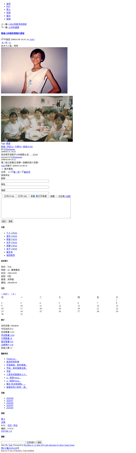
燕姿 (8, 143)
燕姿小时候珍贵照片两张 (12, 33)
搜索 (3, 437)
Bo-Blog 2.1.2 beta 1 (33, 445)
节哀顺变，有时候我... (16, 365)
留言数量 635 (7, 341)
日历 (3, 288)
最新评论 (4, 354)
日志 (10, 425)
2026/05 (9, 405)
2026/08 (9, 398)
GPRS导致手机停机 (17, 24)
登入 (3, 419)
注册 (3, 422)
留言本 (9, 252)
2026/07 (9, 400)
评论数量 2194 (7, 335)
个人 (8, 233)
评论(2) (10, 147)
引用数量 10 (6, 338)
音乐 (8, 236)
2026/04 (9, 408)
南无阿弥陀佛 (12, 362)
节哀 (8, 371)
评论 (15, 425)
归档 (3, 393)
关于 (8, 249)
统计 (3, 320)
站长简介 (4, 261)
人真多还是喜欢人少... (16, 374)
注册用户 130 (7, 345)
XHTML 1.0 (6, 431)
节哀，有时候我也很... (16, 368)
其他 (3, 413)
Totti (32, 39)
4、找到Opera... (13, 378)
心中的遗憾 (13, 27)
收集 (8, 246)
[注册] (68, 196)
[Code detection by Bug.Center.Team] (58, 445)
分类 (3, 227)
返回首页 (10, 255)
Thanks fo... (11, 359)
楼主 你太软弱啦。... (16, 384)
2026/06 (9, 403)
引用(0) (18, 147)
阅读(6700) (28, 147)
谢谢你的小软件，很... (16, 387)
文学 (8, 242)
